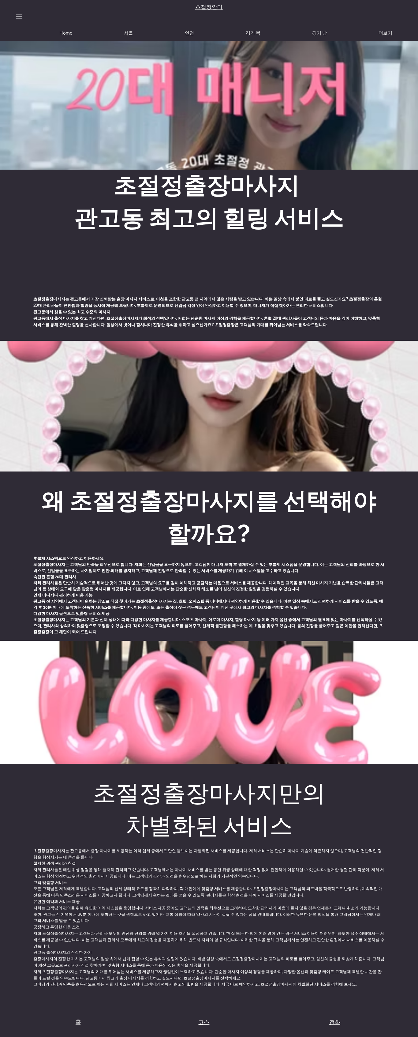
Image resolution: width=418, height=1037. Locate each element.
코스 (203, 1022)
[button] (385, 32)
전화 (334, 1022)
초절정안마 (209, 6)
